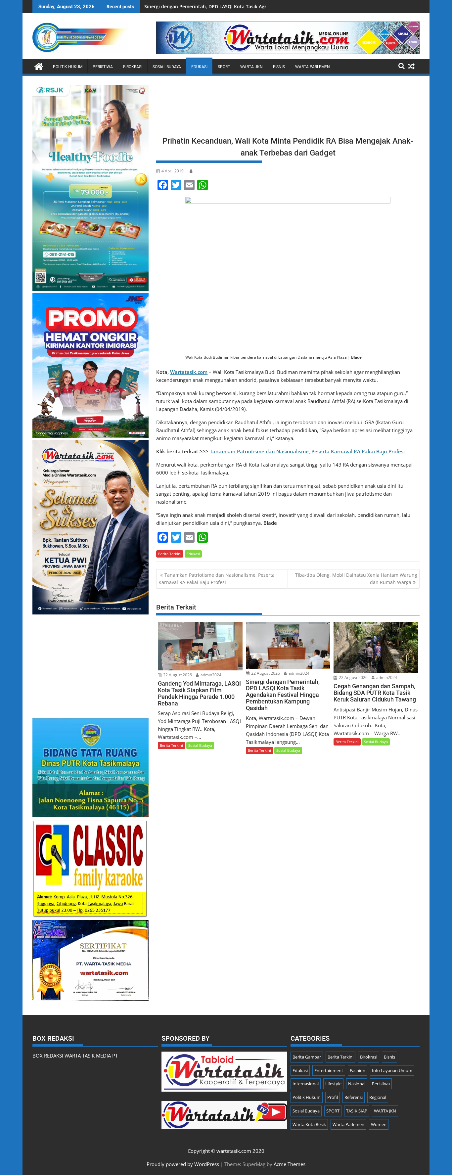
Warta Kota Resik (309, 1124)
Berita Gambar (307, 1057)
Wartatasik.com (188, 372)
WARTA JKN (251, 67)
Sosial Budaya (167, 67)
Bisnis (279, 67)
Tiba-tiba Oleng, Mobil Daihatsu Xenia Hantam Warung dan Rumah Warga (356, 578)
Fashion (357, 1070)
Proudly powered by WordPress (183, 1164)
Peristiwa (103, 67)
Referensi (353, 1097)
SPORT (224, 67)
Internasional (306, 1084)
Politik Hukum (67, 67)
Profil (332, 1097)
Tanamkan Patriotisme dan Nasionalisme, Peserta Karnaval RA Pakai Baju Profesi (307, 451)
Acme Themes (289, 1164)
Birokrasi (132, 67)
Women (378, 1124)
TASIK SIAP (356, 1111)
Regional (377, 1097)
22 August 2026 (177, 675)
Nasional (356, 1084)
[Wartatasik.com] (39, 65)
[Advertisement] (288, 108)
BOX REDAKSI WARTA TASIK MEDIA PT (75, 1055)
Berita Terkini (169, 553)
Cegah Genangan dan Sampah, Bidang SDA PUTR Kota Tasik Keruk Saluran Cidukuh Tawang (247, 6)
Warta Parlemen (312, 67)
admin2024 (210, 675)
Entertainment (328, 1070)
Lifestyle (333, 1084)
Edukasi (199, 67)
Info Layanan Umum (392, 1070)
